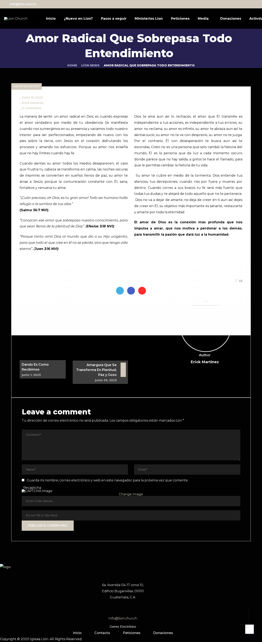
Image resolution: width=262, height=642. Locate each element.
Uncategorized (26, 86)
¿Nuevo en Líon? (78, 18)
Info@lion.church (122, 618)
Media (203, 18)
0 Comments (31, 108)
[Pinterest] (142, 291)
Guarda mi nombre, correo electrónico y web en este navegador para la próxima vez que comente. (107, 480)
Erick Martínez (33, 103)
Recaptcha (32, 488)
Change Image (131, 494)
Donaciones (230, 18)
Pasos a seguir (113, 18)
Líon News (90, 65)
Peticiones (180, 18)
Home (72, 65)
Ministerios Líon (149, 18)
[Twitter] (120, 291)
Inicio (51, 18)
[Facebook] (131, 291)
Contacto (102, 633)
